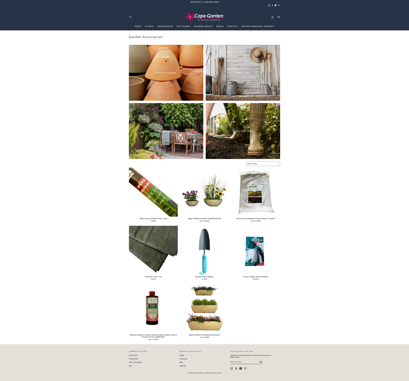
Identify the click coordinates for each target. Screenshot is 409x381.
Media (220, 26)
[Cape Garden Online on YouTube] (240, 368)
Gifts (181, 362)
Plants (149, 26)
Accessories (165, 26)
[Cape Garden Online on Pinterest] (245, 368)
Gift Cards (183, 26)
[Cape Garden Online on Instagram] (231, 368)
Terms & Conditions (135, 362)
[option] (204, 2)
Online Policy (133, 355)
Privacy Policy (133, 359)
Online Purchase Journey (258, 26)
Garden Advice (203, 26)
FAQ (130, 366)
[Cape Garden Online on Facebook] (236, 368)
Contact (232, 26)
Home (138, 26)
